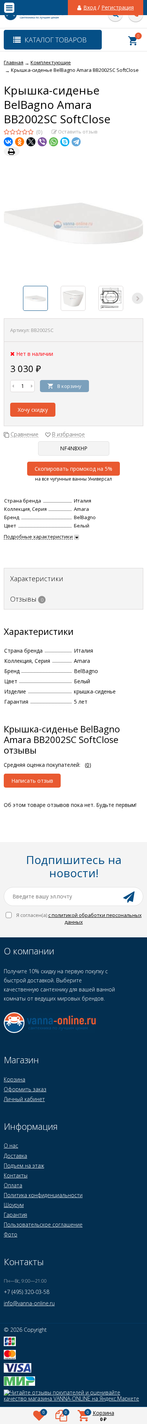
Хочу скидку (33, 409)
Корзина (14, 1079)
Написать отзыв (32, 780)
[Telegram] (76, 141)
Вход (89, 8)
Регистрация (117, 8)
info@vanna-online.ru (29, 1303)
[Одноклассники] (19, 141)
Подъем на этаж (24, 1165)
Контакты (16, 1175)
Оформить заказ (25, 1089)
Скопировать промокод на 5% (73, 468)
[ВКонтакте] (8, 141)
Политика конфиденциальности (43, 1195)
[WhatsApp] (53, 141)
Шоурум (14, 1204)
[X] (30, 141)
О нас (11, 1145)
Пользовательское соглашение (43, 1224)
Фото (10, 1234)
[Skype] (64, 141)
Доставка (15, 1155)
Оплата (13, 1185)
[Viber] (42, 141)
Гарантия (15, 1214)
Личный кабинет (24, 1099)
